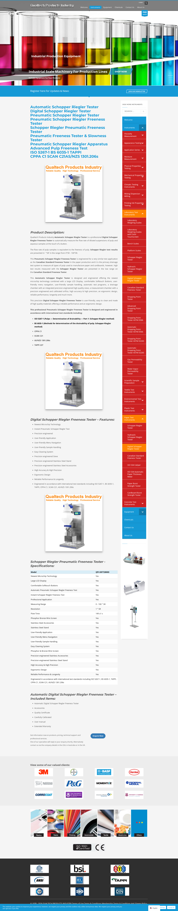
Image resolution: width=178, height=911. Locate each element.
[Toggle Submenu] (142, 127)
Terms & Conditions (92, 903)
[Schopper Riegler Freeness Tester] (73, 193)
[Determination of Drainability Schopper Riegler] (73, 522)
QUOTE (145, 13)
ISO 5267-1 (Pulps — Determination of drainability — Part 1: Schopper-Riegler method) (74, 318)
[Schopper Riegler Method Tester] (73, 380)
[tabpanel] (89, 42)
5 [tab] (170, 82)
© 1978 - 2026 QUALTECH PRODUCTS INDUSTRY (51, 903)
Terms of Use (78, 903)
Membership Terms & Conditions (116, 903)
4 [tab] (170, 80)
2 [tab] (170, 75)
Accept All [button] (171, 907)
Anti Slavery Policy (139, 903)
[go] (143, 111)
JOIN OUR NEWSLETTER (137, 91)
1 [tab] (170, 73)
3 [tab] (170, 77)
